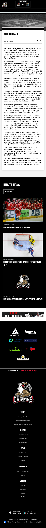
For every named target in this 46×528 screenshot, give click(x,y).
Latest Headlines (23, 453)
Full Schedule (23, 438)
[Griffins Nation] (23, 314)
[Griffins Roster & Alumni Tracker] (23, 210)
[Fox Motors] (30, 340)
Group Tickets (23, 417)
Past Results (23, 442)
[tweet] (40, 41)
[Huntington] (15, 349)
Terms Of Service (22, 522)
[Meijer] (30, 349)
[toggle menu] (41, 4)
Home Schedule (23, 435)
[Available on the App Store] (15, 512)
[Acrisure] (15, 332)
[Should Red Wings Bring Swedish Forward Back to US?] (23, 245)
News (23, 475)
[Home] (4, 4)
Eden (40, 522)
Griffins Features (23, 456)
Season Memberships (23, 420)
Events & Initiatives (23, 471)
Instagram (23, 493)
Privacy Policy (11, 522)
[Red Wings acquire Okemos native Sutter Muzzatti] (23, 282)
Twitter (23, 486)
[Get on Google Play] (31, 512)
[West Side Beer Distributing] (23, 357)
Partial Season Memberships (23, 424)
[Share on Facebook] (37, 41)
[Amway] (30, 332)
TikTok (23, 497)
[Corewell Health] (15, 340)
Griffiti (23, 460)
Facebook (23, 489)
